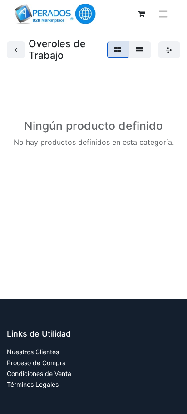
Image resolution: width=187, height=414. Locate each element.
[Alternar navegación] (163, 14)
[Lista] (139, 49)
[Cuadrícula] (118, 49)
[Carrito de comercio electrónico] (141, 14)
